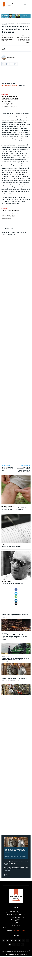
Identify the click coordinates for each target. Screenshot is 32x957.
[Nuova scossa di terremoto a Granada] (16, 528)
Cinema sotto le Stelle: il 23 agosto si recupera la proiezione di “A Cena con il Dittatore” (15, 658)
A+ (16, 64)
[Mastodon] (18, 944)
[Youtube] (9, 944)
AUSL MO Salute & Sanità (7, 506)
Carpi (6, 23)
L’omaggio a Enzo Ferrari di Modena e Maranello (14, 583)
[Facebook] (16, 589)
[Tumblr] (19, 940)
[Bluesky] (14, 944)
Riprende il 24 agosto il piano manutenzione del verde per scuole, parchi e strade (14, 679)
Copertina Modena (6, 581)
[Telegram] (16, 593)
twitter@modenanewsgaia (9, 85)
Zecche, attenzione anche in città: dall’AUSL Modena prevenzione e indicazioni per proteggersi (9, 99)
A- (7, 64)
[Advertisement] (16, 766)
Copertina (3, 612)
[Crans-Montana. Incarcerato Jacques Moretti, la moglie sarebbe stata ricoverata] (16, 625)
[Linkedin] (16, 600)
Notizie (3, 544)
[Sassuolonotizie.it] (3, 57)
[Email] (16, 603)
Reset (12, 63)
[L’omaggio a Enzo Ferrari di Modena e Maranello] (16, 565)
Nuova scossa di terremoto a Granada (10, 211)
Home (2, 23)
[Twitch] (23, 940)
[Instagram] (7, 940)
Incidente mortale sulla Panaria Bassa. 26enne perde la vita (7, 39)
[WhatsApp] (16, 596)
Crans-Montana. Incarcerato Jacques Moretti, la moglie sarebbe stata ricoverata (14, 615)
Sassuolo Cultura (5, 656)
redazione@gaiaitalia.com (19, 930)
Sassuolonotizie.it (9, 853)
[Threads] (22, 944)
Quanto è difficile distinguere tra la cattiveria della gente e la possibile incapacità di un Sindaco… (24, 469)
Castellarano (4, 633)
